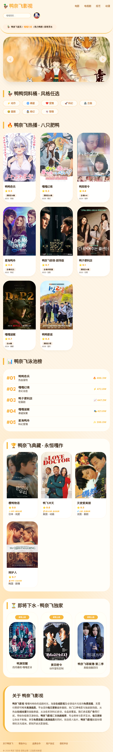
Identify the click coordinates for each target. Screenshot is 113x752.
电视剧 (87, 6)
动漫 (107, 6)
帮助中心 (23, 743)
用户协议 (50, 743)
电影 (77, 6)
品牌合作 (36, 743)
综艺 (98, 6)
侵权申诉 (64, 743)
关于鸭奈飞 (8, 743)
